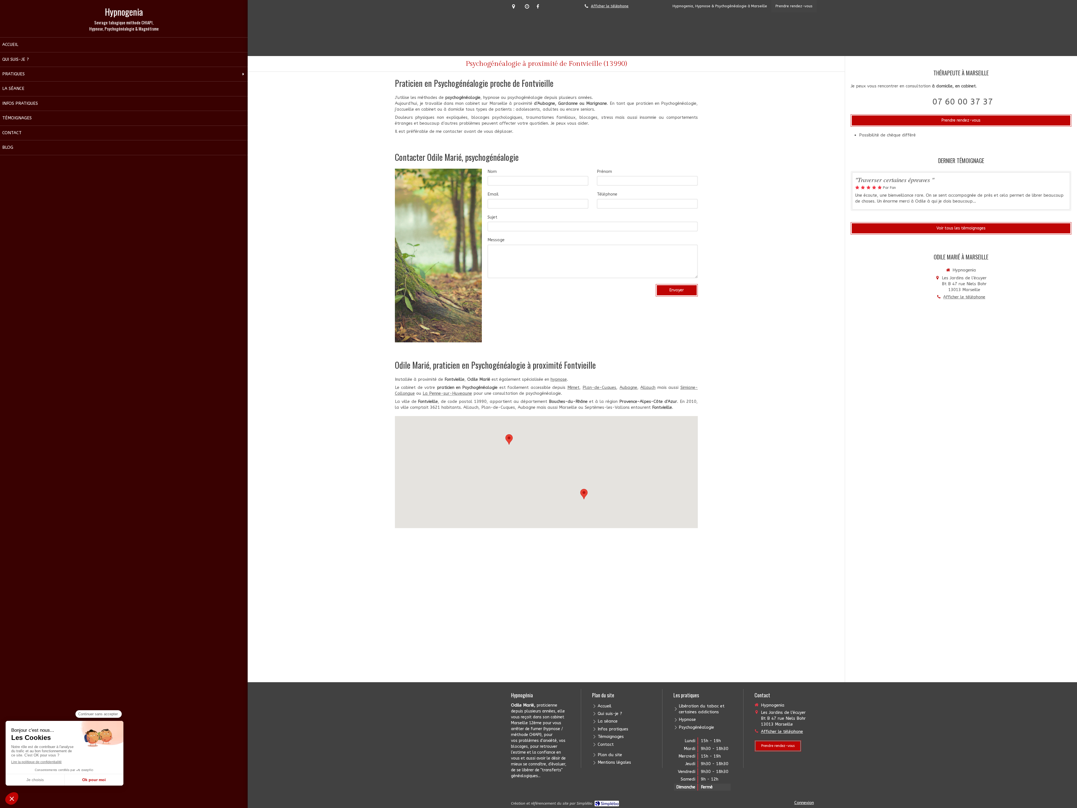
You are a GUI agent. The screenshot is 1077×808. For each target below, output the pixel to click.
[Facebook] (538, 7)
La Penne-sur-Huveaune (447, 393)
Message (496, 239)
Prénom (604, 171)
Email (493, 194)
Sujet (492, 217)
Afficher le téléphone (610, 6)
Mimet (573, 387)
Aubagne (628, 387)
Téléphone (607, 194)
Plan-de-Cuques (599, 387)
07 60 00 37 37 (962, 102)
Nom (492, 171)
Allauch (647, 387)
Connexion (804, 802)
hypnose (559, 379)
